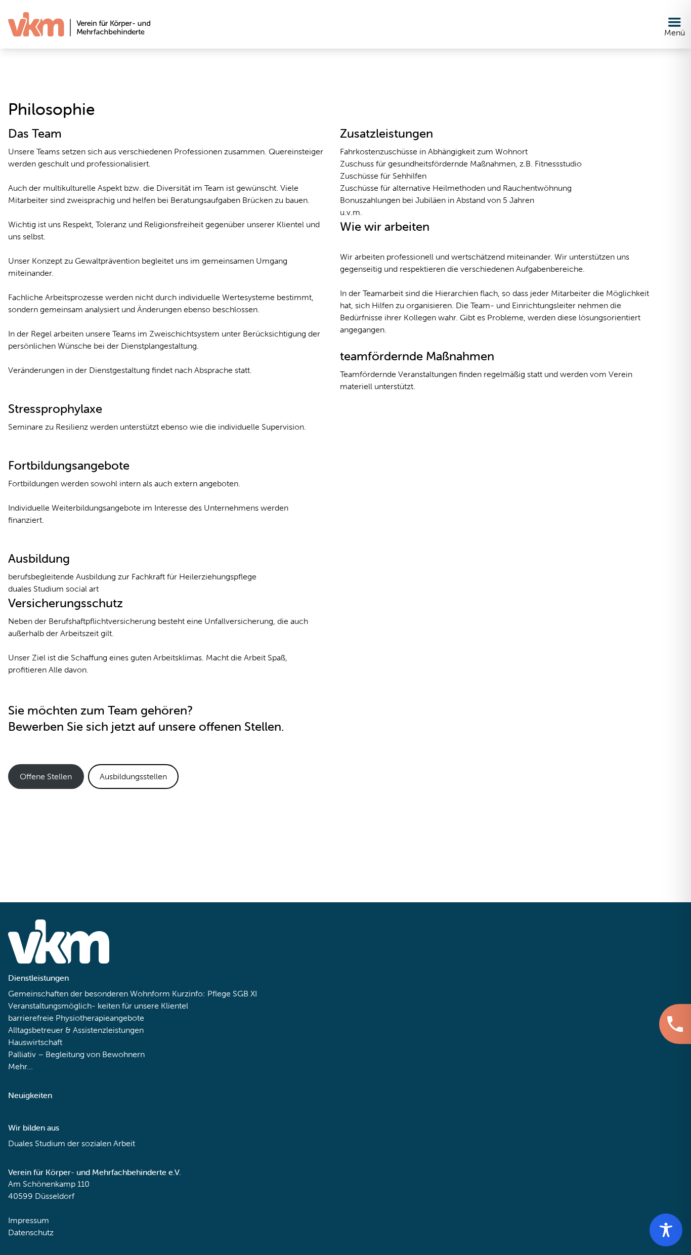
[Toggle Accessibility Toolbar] (666, 1229)
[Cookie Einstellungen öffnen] (22, 1233)
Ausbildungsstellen (133, 776)
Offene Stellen (46, 776)
